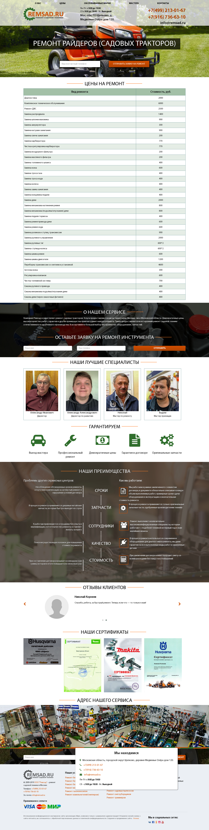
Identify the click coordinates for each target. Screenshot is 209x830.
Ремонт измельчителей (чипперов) (82, 795)
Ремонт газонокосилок (76, 791)
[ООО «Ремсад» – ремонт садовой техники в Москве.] (43, 14)
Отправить (160, 348)
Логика (136, 818)
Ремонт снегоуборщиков (119, 794)
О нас (38, 3)
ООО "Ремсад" (40, 782)
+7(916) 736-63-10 (167, 17)
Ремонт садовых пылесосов (120, 791)
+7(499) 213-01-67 (167, 10)
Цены (63, 3)
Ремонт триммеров (116, 798)
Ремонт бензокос (73, 781)
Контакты (163, 3)
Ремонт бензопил (73, 784)
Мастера (134, 3)
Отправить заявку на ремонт (129, 64)
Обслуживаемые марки (97, 3)
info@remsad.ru (173, 23)
